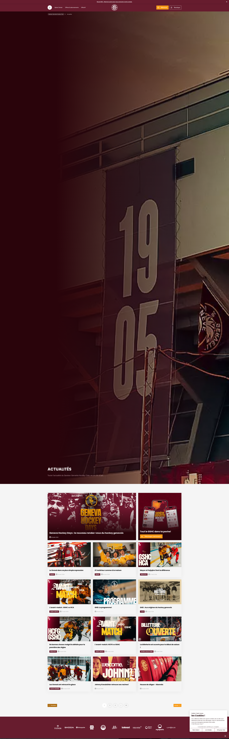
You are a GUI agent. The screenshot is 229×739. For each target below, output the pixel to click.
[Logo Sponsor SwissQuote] (80, 727)
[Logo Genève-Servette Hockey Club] (114, 7)
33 (126, 705)
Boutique (177, 7)
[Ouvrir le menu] (50, 7)
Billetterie (164, 7)
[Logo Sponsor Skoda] (69, 727)
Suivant (176, 705)
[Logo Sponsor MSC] (91, 727)
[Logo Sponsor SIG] (103, 727)
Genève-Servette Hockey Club (55, 14)
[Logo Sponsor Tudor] (57, 727)
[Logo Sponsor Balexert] (125, 727)
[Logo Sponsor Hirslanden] (137, 727)
